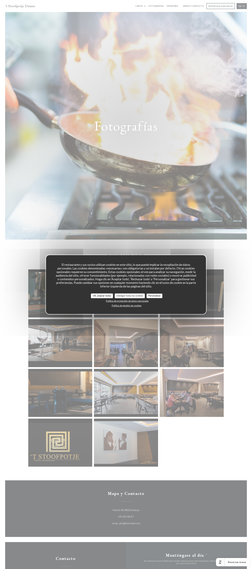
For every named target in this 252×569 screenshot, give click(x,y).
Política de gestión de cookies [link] (126, 305)
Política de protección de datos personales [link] (127, 301)
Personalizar (154, 295)
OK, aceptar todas (102, 295)
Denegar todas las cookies (130, 295)
